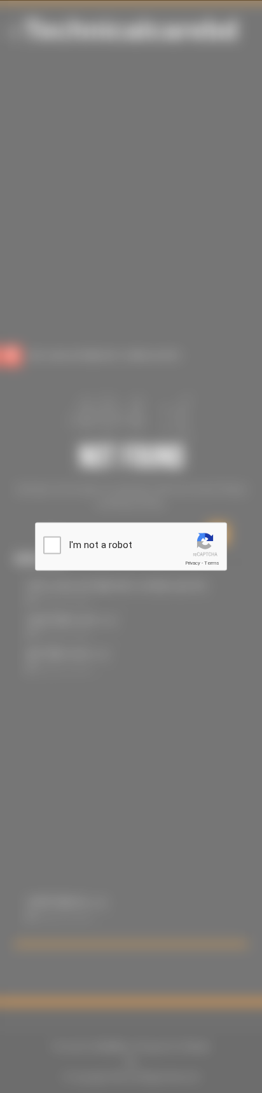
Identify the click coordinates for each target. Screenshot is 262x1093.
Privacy (192, 563)
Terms (211, 563)
